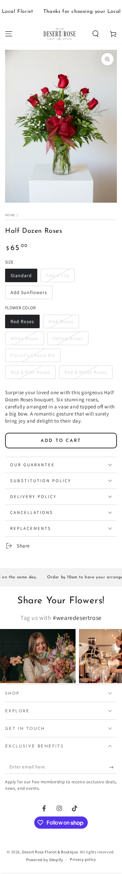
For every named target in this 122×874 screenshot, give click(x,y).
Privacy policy (83, 859)
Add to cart (61, 441)
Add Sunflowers (29, 292)
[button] (95, 34)
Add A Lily (57, 275)
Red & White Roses (85, 372)
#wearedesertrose (77, 618)
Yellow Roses (68, 338)
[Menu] (9, 34)
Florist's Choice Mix (33, 355)
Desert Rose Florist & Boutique (50, 851)
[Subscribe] (113, 767)
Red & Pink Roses (30, 372)
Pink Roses (61, 321)
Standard (21, 275)
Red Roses (22, 321)
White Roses (25, 338)
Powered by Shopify (44, 859)
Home (10, 215)
